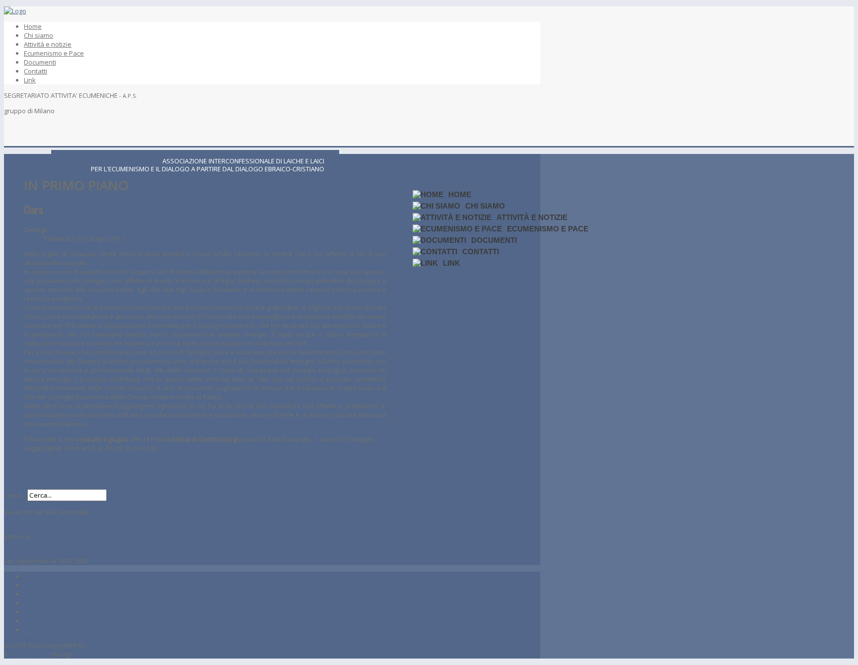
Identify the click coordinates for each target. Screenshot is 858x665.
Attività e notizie (48, 44)
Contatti (35, 71)
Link (30, 79)
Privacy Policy (24, 478)
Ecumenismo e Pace (54, 53)
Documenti (40, 62)
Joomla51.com (30, 654)
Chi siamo (38, 35)
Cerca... (15, 495)
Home (33, 26)
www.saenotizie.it (30, 521)
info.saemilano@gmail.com (44, 545)
